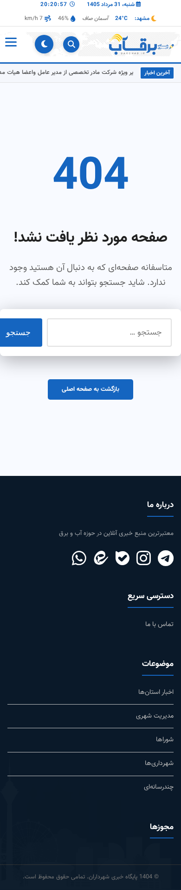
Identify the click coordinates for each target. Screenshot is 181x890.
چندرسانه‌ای (159, 787)
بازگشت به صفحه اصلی (90, 389)
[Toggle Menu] (10, 44)
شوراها (165, 739)
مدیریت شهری (155, 716)
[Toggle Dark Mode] (44, 44)
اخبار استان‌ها (156, 692)
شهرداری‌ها (159, 763)
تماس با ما (159, 624)
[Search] (71, 44)
